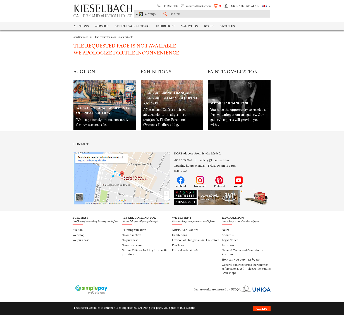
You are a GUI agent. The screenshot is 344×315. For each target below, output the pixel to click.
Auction (78, 230)
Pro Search (179, 245)
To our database (132, 245)
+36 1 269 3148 (170, 6)
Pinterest (219, 186)
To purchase (130, 240)
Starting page (80, 37)
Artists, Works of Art (132, 26)
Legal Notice (230, 240)
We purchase (81, 240)
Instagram (200, 186)
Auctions (81, 26)
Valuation (189, 26)
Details (190, 307)
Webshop (101, 26)
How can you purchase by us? (241, 259)
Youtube (239, 186)
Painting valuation (134, 230)
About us (227, 26)
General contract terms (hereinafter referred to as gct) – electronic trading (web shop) (246, 269)
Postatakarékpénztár (185, 250)
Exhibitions (165, 26)
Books (209, 26)
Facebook (181, 186)
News (225, 230)
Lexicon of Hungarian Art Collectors (195, 240)
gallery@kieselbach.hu (198, 6)
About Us (227, 235)
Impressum (229, 245)
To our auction (131, 235)
